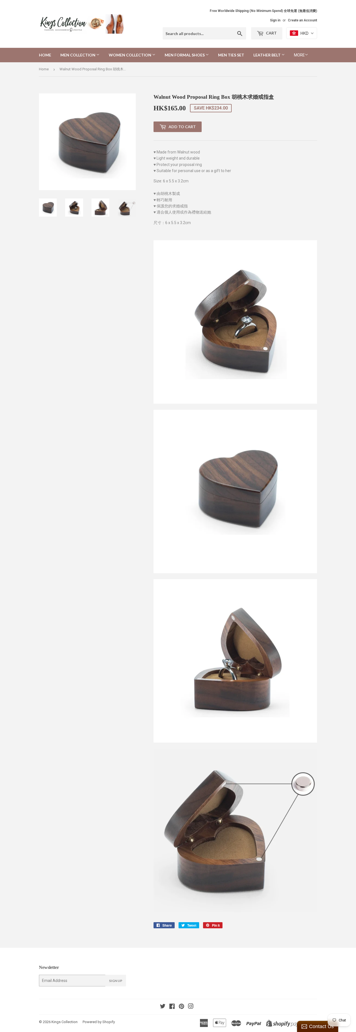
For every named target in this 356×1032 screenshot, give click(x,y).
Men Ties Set (231, 55)
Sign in (275, 20)
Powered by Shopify (99, 1022)
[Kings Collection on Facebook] (172, 1007)
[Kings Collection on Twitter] (162, 1007)
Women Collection (130, 55)
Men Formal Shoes (185, 55)
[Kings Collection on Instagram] (191, 1007)
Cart (271, 33)
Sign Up (115, 981)
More (299, 55)
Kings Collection (64, 1022)
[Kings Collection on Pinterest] (181, 1007)
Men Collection (78, 55)
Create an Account (302, 20)
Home (45, 55)
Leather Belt (267, 55)
